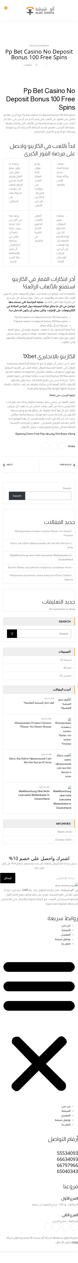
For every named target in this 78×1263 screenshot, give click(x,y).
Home (9, 29)
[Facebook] (62, 446)
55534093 (67, 1153)
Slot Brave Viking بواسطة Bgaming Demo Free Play (45, 433)
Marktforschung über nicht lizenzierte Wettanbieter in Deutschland (33, 795)
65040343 (67, 1171)
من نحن (65, 925)
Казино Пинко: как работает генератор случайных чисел (39, 567)
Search (67, 488)
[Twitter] (54, 446)
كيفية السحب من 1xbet (62, 395)
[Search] (12, 633)
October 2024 (63, 839)
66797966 (67, 1165)
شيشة (67, 659)
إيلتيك (75, 1242)
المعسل (65, 934)
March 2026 (64, 831)
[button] (8, 10)
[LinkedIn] (45, 446)
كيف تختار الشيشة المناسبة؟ (39, 702)
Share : (71, 446)
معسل (67, 675)
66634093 (67, 1159)
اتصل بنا (66, 943)
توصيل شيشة (62, 939)
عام (69, 667)
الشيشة (66, 930)
